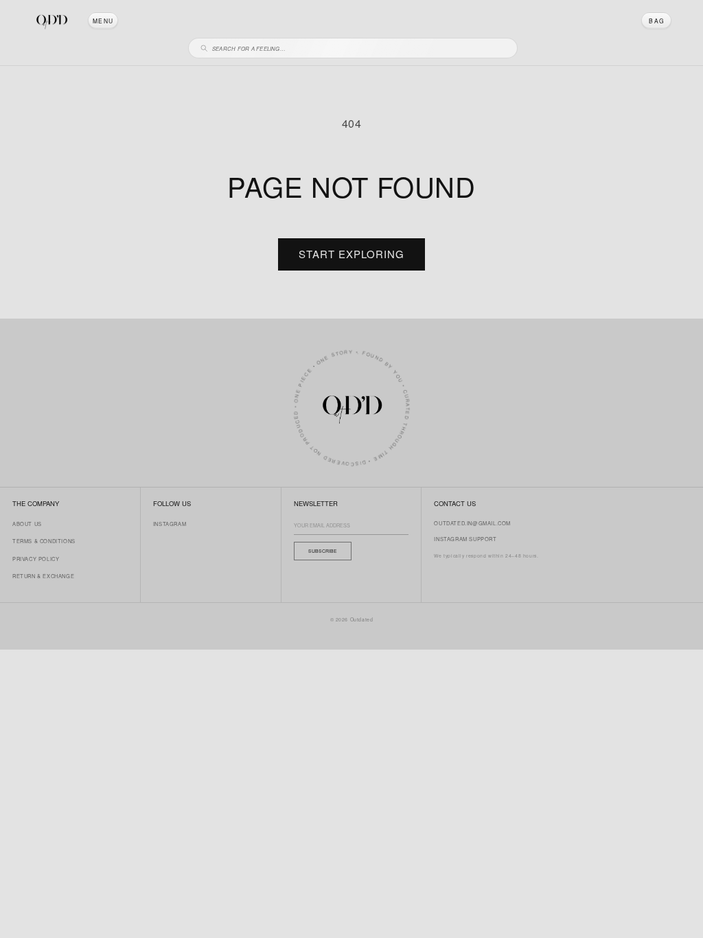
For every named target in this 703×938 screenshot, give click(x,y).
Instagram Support (465, 538)
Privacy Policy (35, 558)
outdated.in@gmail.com (472, 523)
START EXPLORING (351, 254)
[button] (103, 20)
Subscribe (322, 550)
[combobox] (359, 46)
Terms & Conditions (44, 541)
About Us (27, 523)
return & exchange (43, 576)
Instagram (169, 523)
